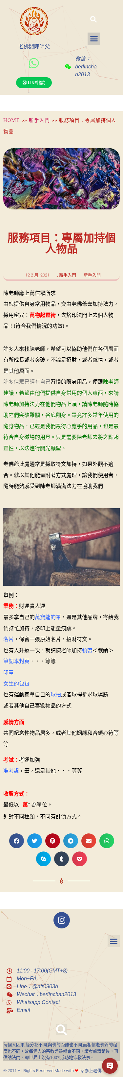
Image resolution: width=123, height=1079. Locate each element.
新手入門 (39, 120)
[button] (93, 19)
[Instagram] (61, 920)
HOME (11, 120)
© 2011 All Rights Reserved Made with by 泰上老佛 (52, 1070)
